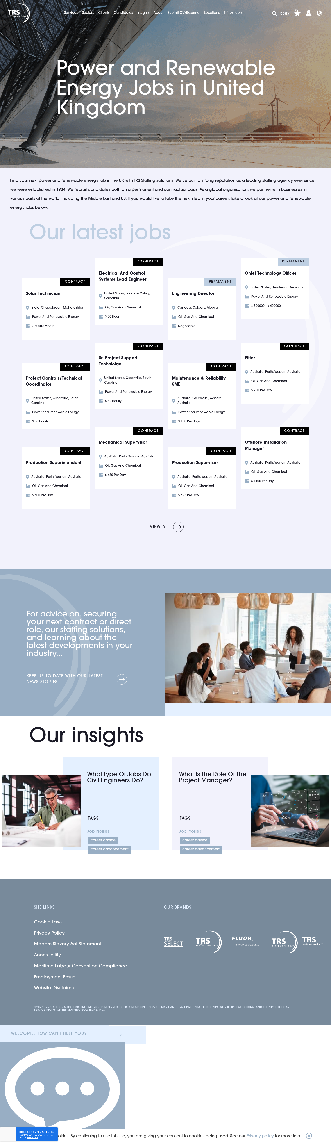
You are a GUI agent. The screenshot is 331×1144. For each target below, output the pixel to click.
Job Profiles (98, 832)
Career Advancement (109, 849)
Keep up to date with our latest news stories (65, 679)
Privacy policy (260, 1136)
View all (160, 527)
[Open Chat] (62, 1093)
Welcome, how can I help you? (49, 1034)
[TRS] (18, 13)
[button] (309, 1136)
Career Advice (103, 840)
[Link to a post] (41, 811)
